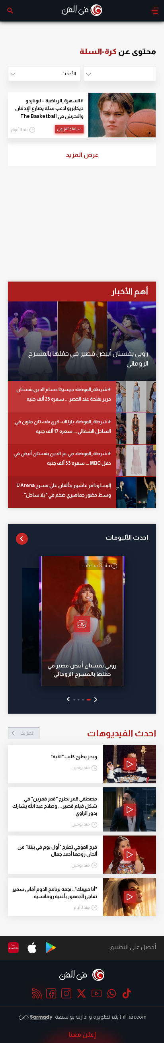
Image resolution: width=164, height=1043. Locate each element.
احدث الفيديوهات (88, 733)
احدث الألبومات (126, 537)
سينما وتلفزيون (69, 129)
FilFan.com (133, 1017)
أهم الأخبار (129, 291)
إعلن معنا (82, 1034)
